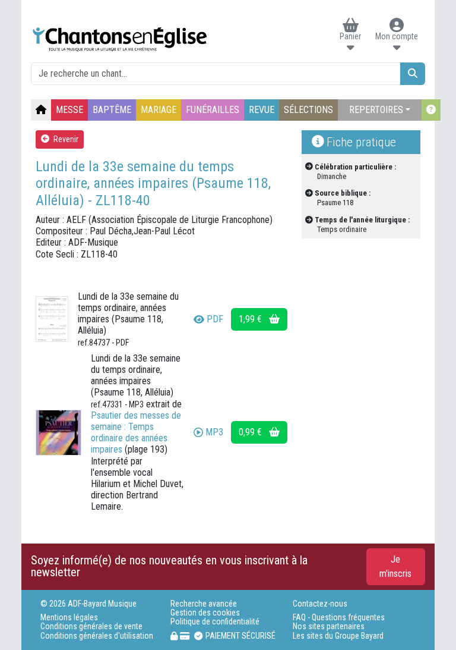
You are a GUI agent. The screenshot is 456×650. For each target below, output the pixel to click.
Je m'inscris (395, 566)
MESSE (69, 109)
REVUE (261, 109)
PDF (215, 319)
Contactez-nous (320, 603)
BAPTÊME (112, 109)
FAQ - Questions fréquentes (339, 617)
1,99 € (251, 319)
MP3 (214, 432)
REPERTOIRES (376, 109)
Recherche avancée (203, 603)
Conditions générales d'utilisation (96, 636)
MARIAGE (158, 109)
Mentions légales (69, 617)
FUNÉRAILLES (212, 109)
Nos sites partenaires (329, 626)
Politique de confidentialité (214, 621)
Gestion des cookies (205, 612)
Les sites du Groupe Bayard (338, 636)
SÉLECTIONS (308, 109)
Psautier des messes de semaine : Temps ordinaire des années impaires (136, 433)
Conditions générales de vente (91, 626)
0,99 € (251, 432)
